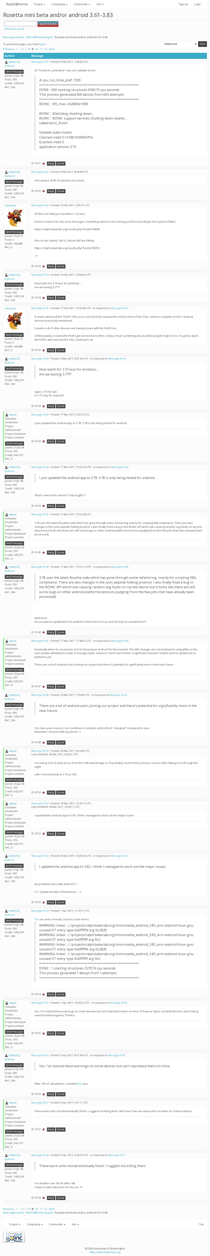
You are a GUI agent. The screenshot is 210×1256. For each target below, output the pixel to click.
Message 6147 (40, 641)
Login (197, 4)
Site (99, 4)
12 (45, 49)
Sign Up (183, 4)
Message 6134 (40, 274)
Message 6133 (40, 205)
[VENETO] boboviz (12, 64)
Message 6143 (40, 414)
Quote (60, 163)
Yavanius (10, 205)
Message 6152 (40, 803)
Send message (14, 71)
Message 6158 (40, 1155)
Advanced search (14, 29)
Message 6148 (40, 695)
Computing (58, 4)
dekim (13, 414)
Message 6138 (40, 358)
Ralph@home (17, 4)
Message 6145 (40, 514)
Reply (51, 163)
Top (201, 1224)
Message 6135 (40, 308)
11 (41, 49)
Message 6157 (40, 1102)
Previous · (9, 49)
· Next (51, 49)
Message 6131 (40, 62)
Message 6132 (40, 172)
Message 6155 (40, 1003)
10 (36, 49)
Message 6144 (40, 467)
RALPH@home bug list (39, 37)
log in (42, 44)
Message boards (13, 37)
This (37, 919)
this (80, 1083)
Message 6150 (40, 751)
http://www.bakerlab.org (105, 1252)
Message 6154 (40, 910)
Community (81, 4)
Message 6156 (40, 1055)
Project (38, 4)
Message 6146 (40, 567)
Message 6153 (40, 856)
